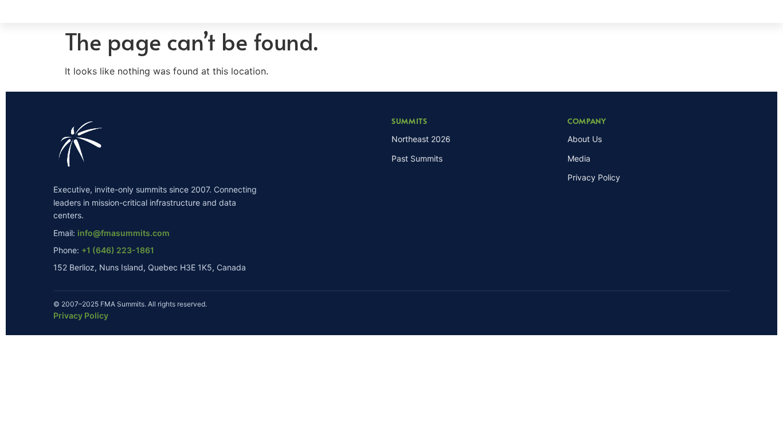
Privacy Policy (593, 177)
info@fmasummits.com (123, 233)
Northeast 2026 (421, 139)
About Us (584, 139)
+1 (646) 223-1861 (117, 250)
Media (578, 158)
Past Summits (417, 158)
